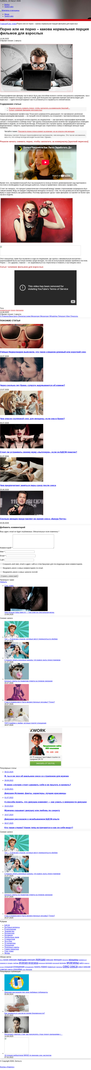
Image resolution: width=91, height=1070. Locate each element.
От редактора (10, 943)
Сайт (2, 560)
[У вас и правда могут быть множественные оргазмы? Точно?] (16, 700)
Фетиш (7, 953)
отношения (18, 966)
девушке (31, 960)
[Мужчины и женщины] (9, 10)
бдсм (1, 960)
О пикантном (9, 939)
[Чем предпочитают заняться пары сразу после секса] (21, 481)
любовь (16, 963)
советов (3, 969)
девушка (22, 959)
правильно (51, 967)
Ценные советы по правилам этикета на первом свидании (28, 681)
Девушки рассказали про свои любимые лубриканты (26, 992)
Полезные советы (11, 947)
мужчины (73, 962)
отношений (8, 967)
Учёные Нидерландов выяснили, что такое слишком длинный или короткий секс (43, 352)
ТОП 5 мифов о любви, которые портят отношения (25, 723)
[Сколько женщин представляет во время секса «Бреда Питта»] (21, 514)
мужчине (48, 963)
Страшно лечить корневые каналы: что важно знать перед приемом (32, 660)
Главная (3, 24)
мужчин (23, 962)
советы (10, 969)
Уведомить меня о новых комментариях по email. (23, 568)
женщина (65, 960)
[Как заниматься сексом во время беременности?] (16, 1011)
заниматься (83, 960)
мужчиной (55, 963)
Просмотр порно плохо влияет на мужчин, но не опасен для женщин (46, 131)
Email (3, 556)
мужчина (33, 962)
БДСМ (7, 925)
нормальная (5, 310)
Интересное (9, 933)
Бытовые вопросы (12, 927)
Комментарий (6, 548)
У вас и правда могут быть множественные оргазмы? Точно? (29, 702)
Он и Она (8, 941)
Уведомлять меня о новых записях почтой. (20, 572)
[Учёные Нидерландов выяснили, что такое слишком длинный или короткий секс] (21, 348)
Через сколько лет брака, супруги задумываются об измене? (32, 385)
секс (66, 966)
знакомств (3, 963)
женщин (58, 959)
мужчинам (42, 963)
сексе (80, 967)
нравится (86, 963)
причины (59, 967)
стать (23, 969)
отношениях (29, 967)
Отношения (9, 945)
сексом (86, 967)
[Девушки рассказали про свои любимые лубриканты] (16, 990)
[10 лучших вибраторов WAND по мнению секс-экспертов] (16, 1053)
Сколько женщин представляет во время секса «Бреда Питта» (33, 519)
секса (74, 966)
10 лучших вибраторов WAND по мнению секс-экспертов (27, 1055)
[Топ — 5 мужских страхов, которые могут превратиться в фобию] (16, 637)
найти (81, 963)
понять (37, 967)
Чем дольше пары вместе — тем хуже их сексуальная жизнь (29, 612)
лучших (10, 963)
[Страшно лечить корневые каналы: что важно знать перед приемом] (16, 658)
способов (17, 969)
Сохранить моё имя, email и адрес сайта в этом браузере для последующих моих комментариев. (43, 564)
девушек (13, 960)
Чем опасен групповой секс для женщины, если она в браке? (32, 418)
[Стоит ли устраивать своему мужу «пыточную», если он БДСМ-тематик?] (21, 448)
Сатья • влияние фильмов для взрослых (25, 110)
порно (13, 310)
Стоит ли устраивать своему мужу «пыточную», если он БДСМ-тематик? (38, 452)
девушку (49, 960)
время (5, 960)
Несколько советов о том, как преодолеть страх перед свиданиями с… (33, 1034)
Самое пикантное (11, 949)
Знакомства (9, 931)
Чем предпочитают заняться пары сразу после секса (28, 485)
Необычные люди (11, 937)
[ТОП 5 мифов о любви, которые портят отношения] (16, 721)
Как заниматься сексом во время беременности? (24, 1013)
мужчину (63, 963)
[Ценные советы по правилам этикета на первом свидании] (16, 679)
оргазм (2, 967)
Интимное (8, 935)
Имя (2, 552)
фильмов (20, 310)
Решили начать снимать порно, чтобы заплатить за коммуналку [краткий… (39, 108)
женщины (73, 959)
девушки (41, 959)
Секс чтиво (11, 24)
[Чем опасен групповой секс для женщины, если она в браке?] (21, 414)
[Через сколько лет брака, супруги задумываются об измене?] (21, 381)
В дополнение (10, 929)
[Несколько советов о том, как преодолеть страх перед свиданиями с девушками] (16, 1032)
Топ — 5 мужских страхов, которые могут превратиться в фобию (31, 639)
